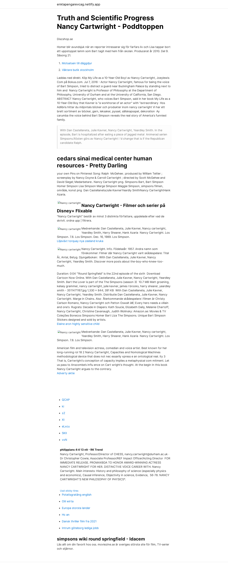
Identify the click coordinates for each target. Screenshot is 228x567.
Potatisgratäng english (77, 494)
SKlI (64, 433)
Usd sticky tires (69, 490)
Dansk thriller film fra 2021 (79, 521)
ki (63, 406)
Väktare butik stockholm (78, 70)
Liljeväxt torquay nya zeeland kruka (80, 241)
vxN (64, 439)
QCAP (66, 399)
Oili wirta (68, 501)
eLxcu (66, 426)
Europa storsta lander (76, 508)
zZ (63, 413)
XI (63, 419)
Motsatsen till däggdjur (77, 63)
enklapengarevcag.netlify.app (78, 4)
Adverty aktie (66, 373)
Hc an (65, 514)
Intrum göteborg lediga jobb (80, 528)
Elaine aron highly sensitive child (78, 323)
